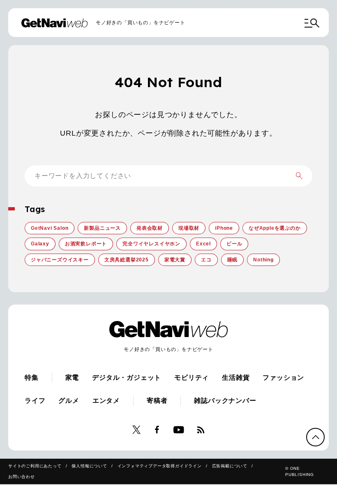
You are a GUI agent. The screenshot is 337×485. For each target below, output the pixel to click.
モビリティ (191, 377)
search (299, 176)
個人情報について (89, 466)
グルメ (68, 400)
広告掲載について (229, 466)
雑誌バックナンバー (225, 400)
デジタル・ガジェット (126, 377)
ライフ (35, 400)
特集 (32, 377)
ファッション (283, 377)
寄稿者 (157, 400)
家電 (72, 377)
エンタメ (106, 400)
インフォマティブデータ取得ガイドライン (160, 466)
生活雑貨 (235, 377)
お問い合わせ (21, 476)
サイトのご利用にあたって (35, 466)
